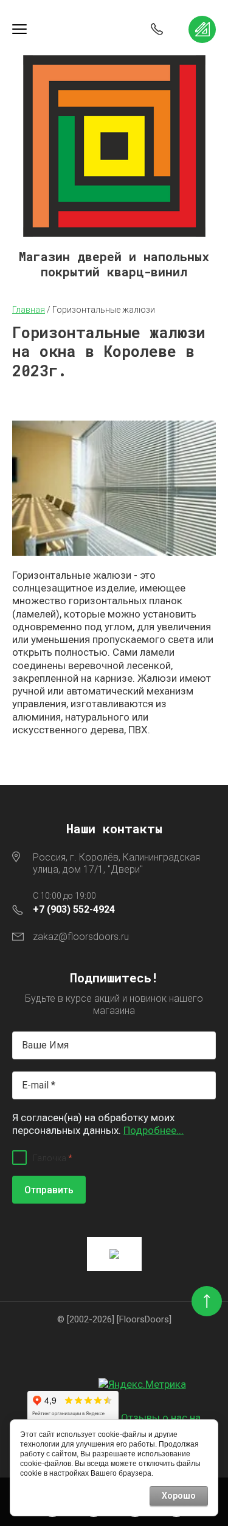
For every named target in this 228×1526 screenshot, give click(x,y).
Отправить (49, 1190)
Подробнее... (153, 1130)
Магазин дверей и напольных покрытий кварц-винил (114, 264)
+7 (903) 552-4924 (74, 909)
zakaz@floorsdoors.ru (81, 936)
